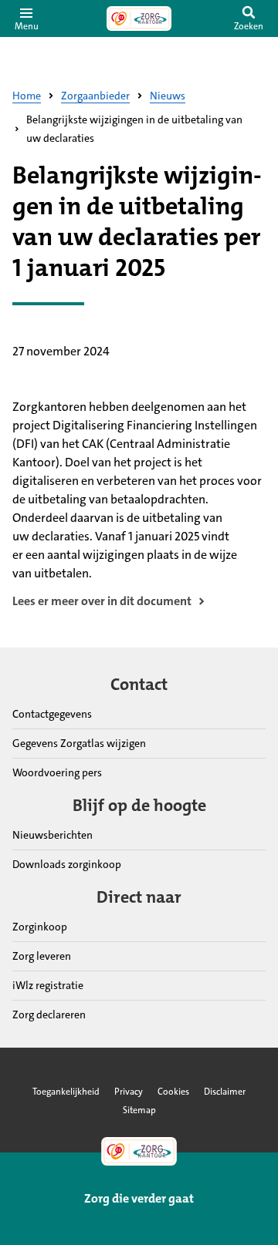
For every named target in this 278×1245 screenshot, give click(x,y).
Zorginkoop (39, 927)
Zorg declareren (49, 1014)
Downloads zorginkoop (66, 864)
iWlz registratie (47, 985)
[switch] (249, 18)
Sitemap (139, 1110)
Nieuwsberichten (52, 835)
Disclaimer (225, 1091)
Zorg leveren (41, 956)
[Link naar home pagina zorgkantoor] (139, 18)
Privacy (128, 1091)
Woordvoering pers (57, 772)
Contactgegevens (52, 714)
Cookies (173, 1091)
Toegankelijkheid (66, 1091)
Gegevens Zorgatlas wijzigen (79, 743)
